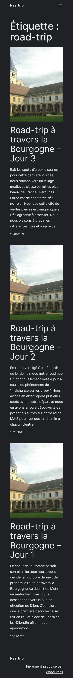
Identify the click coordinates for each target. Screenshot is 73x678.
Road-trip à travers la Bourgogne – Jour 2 (35, 342)
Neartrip (17, 5)
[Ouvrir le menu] (60, 5)
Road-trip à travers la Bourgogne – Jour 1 (35, 541)
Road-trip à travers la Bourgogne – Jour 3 (35, 144)
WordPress (54, 672)
